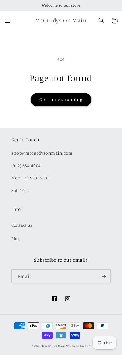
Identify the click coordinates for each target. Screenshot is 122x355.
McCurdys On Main (53, 345)
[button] (7, 20)
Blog (15, 238)
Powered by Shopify (78, 345)
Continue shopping (61, 99)
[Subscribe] (103, 276)
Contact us (21, 225)
